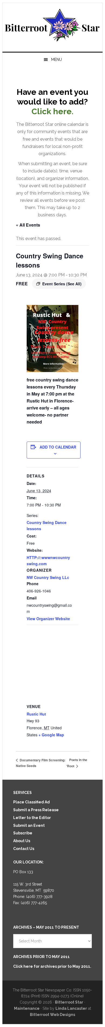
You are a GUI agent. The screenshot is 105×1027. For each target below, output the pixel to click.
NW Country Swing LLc (48, 577)
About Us (21, 841)
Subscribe (22, 833)
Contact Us (23, 848)
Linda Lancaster (71, 1008)
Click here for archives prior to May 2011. (52, 966)
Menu (56, 59)
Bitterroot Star (52, 25)
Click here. (53, 111)
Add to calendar (58, 447)
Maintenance (27, 1008)
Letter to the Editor (32, 818)
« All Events (28, 225)
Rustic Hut (36, 714)
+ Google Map (51, 734)
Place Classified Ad (31, 802)
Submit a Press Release (36, 810)
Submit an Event (29, 825)
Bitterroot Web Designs (52, 1014)
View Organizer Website (48, 618)
